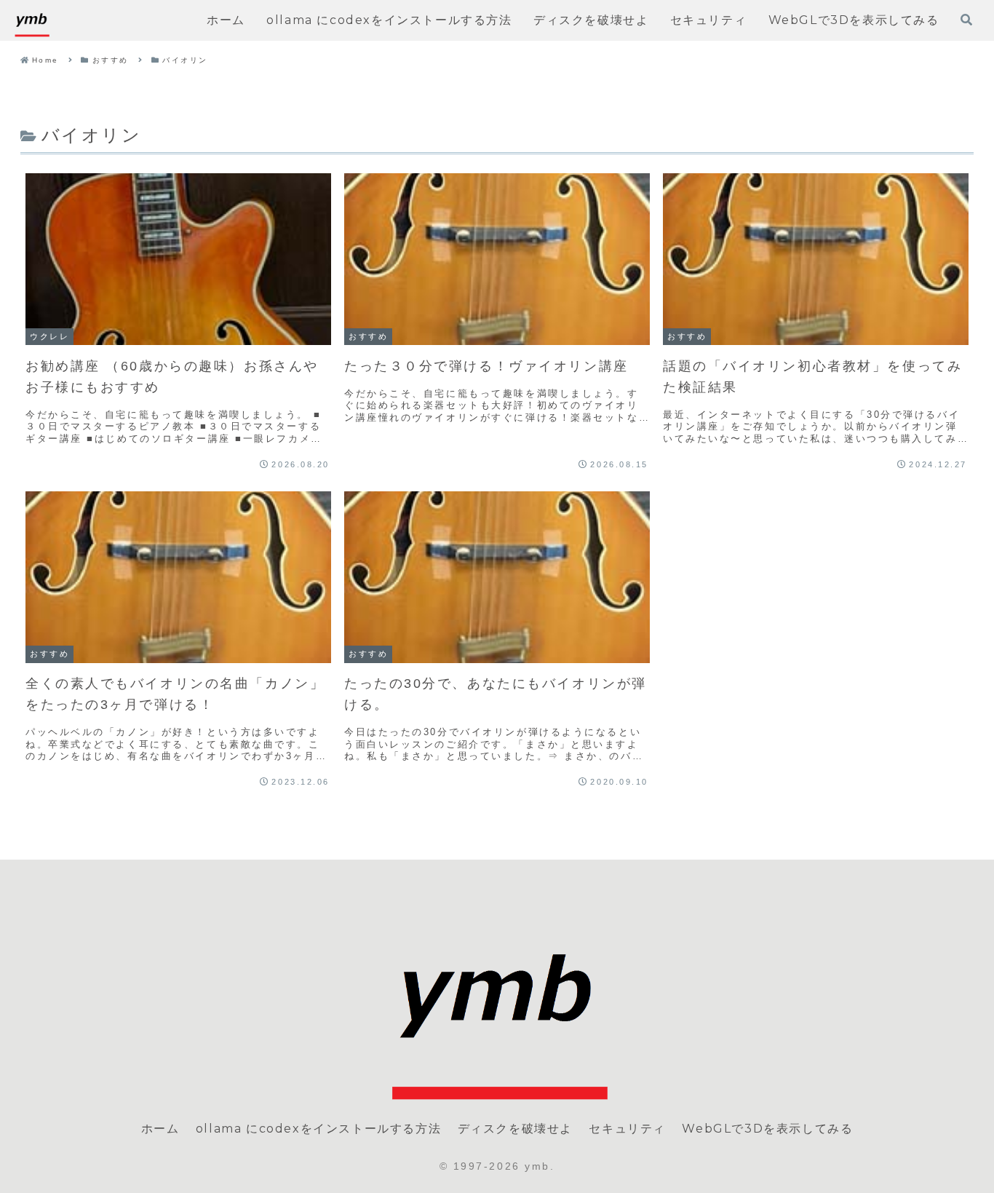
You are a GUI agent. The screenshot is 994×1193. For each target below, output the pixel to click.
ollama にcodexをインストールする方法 (318, 1128)
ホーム (160, 1128)
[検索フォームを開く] (966, 19)
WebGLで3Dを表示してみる (767, 1128)
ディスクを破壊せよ (515, 1128)
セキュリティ (627, 1128)
